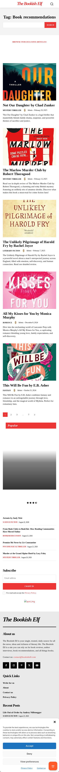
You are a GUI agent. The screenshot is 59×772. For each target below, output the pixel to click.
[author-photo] (25, 110)
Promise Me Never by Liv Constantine (19, 543)
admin (30, 110)
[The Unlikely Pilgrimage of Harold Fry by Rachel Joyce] (29, 218)
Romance (7, 323)
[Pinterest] (21, 665)
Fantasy (7, 391)
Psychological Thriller (14, 547)
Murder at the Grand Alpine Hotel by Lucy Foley (24, 553)
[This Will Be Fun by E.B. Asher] (29, 362)
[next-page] (34, 414)
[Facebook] (6, 665)
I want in (29, 586)
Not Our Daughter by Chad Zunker (29, 105)
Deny (29, 753)
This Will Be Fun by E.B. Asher (26, 385)
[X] (29, 665)
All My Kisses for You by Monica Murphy (27, 315)
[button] (54, 721)
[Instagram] (14, 665)
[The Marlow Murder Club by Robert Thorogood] (29, 146)
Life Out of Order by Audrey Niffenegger (25, 495)
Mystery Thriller (12, 110)
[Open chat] (53, 766)
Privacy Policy (30, 593)
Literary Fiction (11, 251)
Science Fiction (10, 522)
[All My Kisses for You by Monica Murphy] (29, 290)
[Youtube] (37, 665)
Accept (29, 746)
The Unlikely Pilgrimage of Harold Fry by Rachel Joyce (28, 244)
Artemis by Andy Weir (12, 518)
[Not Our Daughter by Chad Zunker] (29, 81)
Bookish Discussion (12, 536)
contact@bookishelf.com (24, 657)
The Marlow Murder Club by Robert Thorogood (24, 172)
